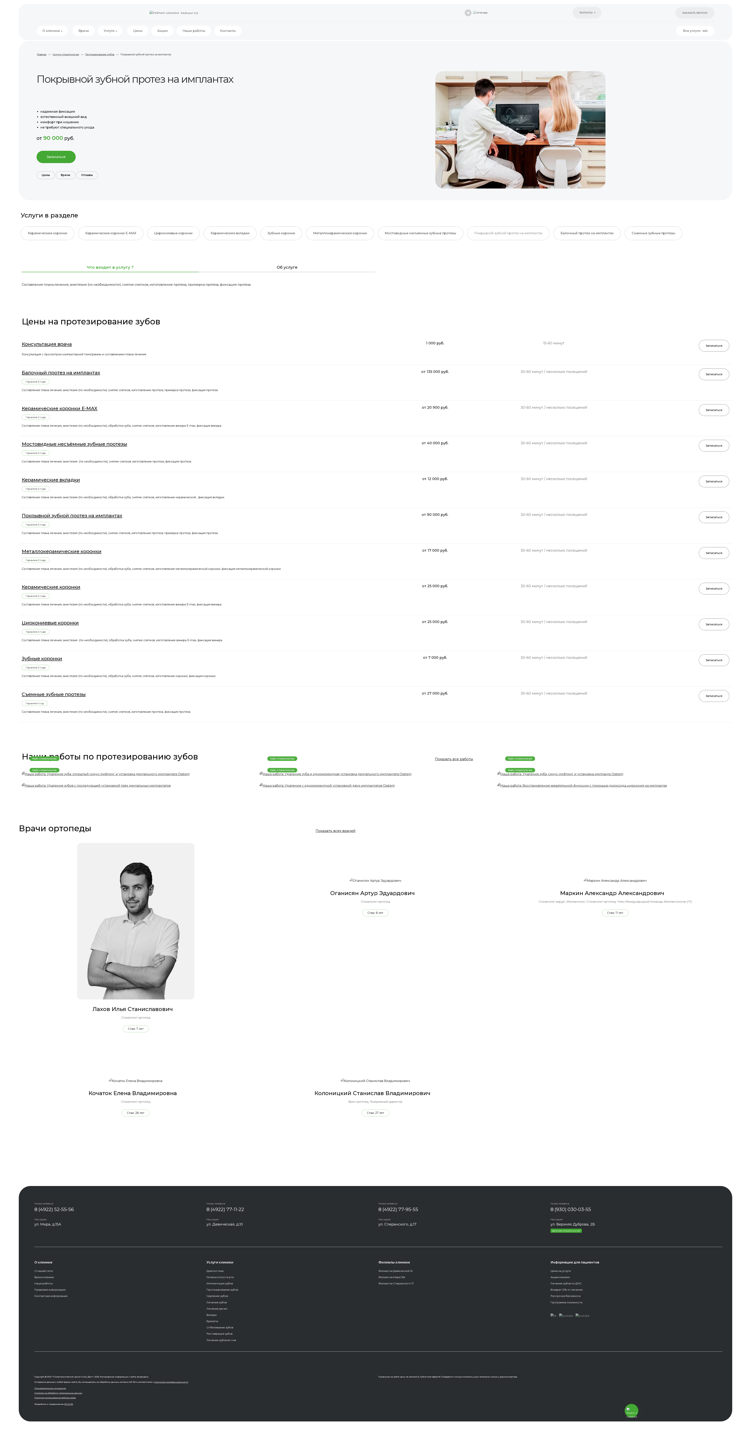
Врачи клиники (44, 1277)
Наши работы (193, 31)
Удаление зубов (217, 1295)
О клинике (51, 31)
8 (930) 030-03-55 (571, 1209)
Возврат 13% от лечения (567, 1289)
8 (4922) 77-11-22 (225, 1209)
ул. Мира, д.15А (47, 1224)
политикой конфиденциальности (171, 1382)
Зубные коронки (281, 233)
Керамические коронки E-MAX (110, 233)
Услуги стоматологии (66, 54)
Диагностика (215, 1270)
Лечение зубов (217, 1302)
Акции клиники (560, 1277)
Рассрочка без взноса (565, 1295)
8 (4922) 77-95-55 (398, 1209)
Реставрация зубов (220, 1333)
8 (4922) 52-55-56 (54, 1209)
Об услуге (287, 267)
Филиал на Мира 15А (391, 1277)
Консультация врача (47, 344)
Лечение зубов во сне (221, 1340)
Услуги (109, 31)
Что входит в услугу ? (110, 267)
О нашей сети (43, 1270)
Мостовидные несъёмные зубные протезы (420, 233)
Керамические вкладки (230, 233)
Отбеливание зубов (220, 1327)
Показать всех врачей (336, 831)
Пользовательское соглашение (50, 1388)
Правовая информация (50, 1289)
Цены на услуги (561, 1270)
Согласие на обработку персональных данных (58, 1393)
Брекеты (212, 1321)
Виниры (212, 1314)
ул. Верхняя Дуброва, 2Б (573, 1224)
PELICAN (68, 1404)
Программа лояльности (566, 1302)
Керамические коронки (47, 233)
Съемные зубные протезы (653, 233)
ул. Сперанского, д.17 (397, 1224)
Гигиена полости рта (220, 1277)
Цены (138, 31)
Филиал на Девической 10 (395, 1270)
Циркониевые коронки (173, 233)
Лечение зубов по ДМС (566, 1283)
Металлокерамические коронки (340, 233)
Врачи (83, 31)
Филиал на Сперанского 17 (396, 1283)
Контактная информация (50, 1295)
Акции (162, 31)
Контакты (228, 31)
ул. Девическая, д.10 (225, 1224)
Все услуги (692, 31)
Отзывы (87, 175)
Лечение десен (217, 1308)
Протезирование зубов (99, 54)
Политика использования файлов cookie (55, 1397)
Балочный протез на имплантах (587, 233)
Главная (41, 54)
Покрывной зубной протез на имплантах (508, 233)
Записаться (56, 157)
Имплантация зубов (220, 1283)
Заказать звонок (695, 12)
